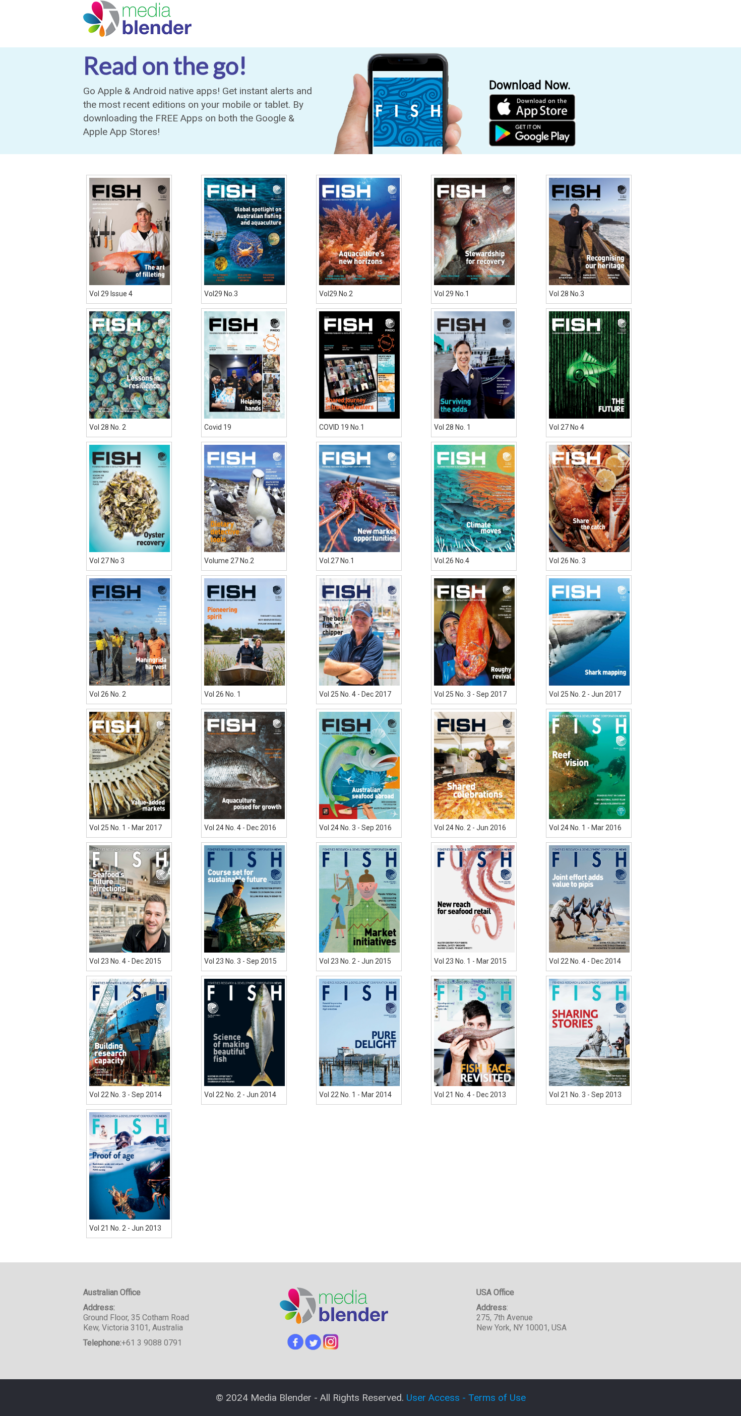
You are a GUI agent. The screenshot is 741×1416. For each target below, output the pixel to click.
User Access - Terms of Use (466, 1397)
